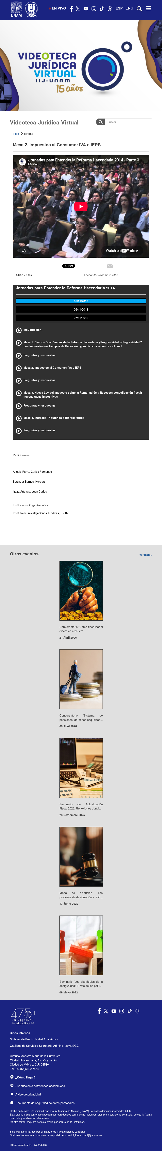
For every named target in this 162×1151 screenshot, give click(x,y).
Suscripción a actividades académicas (40, 1086)
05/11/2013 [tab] (81, 301)
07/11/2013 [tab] (81, 318)
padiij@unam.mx (92, 1135)
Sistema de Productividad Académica (34, 1039)
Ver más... (145, 555)
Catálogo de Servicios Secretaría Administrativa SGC (44, 1045)
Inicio (16, 133)
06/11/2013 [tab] (81, 309)
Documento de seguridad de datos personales (45, 1103)
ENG (129, 8)
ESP (119, 8)
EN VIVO (59, 8)
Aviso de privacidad (28, 1094)
